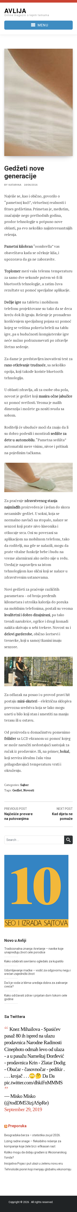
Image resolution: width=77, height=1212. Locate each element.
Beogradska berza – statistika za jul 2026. (32, 1135)
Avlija (15, 10)
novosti (28, 790)
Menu (43, 25)
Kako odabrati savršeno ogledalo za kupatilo (34, 961)
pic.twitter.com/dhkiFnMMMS (33, 1082)
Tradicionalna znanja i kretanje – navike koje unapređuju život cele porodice (34, 950)
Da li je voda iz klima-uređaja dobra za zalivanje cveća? (36, 984)
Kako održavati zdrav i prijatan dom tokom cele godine (35, 997)
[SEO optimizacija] (36, 890)
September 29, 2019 (23, 1109)
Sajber (24, 785)
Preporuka (17, 1126)
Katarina (15, 185)
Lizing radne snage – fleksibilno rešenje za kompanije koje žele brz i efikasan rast (32, 1143)
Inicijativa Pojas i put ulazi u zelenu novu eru (33, 1163)
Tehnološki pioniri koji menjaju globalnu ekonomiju (37, 1169)
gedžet (17, 790)
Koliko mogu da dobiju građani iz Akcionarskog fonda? (35, 1155)
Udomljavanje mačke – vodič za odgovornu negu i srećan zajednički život (37, 972)
